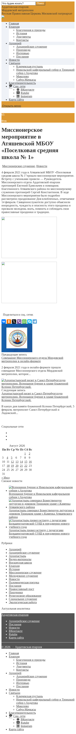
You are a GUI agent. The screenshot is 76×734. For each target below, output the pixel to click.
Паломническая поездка (24, 582)
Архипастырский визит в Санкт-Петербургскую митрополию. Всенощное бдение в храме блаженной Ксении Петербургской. (34, 397)
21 (21, 465)
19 (12, 465)
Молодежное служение (23, 575)
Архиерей (15, 43)
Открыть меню (11, 105)
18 (8, 465)
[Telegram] (34, 321)
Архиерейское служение (31, 46)
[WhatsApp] (24, 321)
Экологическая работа (23, 602)
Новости (14, 59)
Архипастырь (17, 556)
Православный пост (21, 589)
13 (16, 461)
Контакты (22, 40)
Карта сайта (16, 99)
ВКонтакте (16, 631)
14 (21, 461)
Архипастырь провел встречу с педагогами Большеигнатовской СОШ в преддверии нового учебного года (39, 533)
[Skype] (29, 321)
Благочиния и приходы (30, 30)
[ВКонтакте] (3, 321)
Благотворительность (22, 83)
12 (12, 461)
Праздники (16, 592)
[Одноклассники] (9, 321)
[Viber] (19, 321)
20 (16, 465)
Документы (23, 36)
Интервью (22, 53)
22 (25, 465)
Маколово (22, 76)
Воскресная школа (20, 562)
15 (25, 461)
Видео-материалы (20, 559)
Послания (22, 56)
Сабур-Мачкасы (26, 79)
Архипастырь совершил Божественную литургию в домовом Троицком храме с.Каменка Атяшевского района (41, 514)
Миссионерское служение (18, 166)
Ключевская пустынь (29, 66)
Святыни (14, 63)
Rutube (13, 634)
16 (30, 461)
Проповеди (23, 49)
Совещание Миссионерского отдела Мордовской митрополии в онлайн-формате (32, 359)
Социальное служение (23, 599)
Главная (14, 23)
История (21, 33)
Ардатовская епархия (14, 614)
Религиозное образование (25, 595)
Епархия (14, 26)
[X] (14, 321)
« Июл (5, 477)
